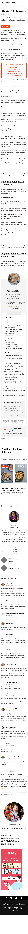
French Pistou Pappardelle (14, 75)
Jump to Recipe (6, 26)
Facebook (15, 549)
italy (9, 506)
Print (14, 313)
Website (15, 546)
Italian (4, 506)
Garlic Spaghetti (14, 67)
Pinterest (15, 553)
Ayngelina (14, 527)
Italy (16, 14)
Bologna (5, 202)
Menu (25, 3)
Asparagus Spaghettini (14, 71)
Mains (14, 506)
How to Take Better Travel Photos (10, 841)
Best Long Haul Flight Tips (7, 844)
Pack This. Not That (6, 843)
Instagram (15, 551)
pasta (19, 506)
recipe (24, 506)
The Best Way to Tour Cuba (8, 840)
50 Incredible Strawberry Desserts (10, 838)
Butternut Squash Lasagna (14, 69)
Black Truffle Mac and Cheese (14, 73)
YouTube (15, 547)
